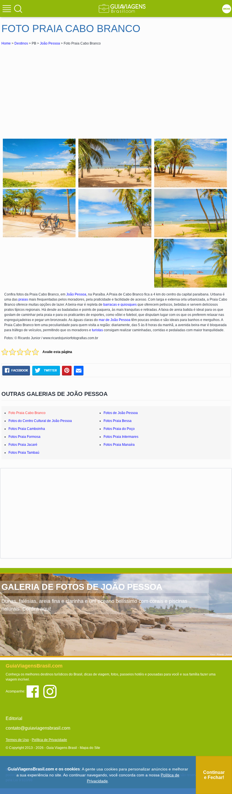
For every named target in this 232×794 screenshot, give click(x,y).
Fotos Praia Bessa (118, 421)
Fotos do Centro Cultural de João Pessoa (40, 421)
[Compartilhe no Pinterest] (66, 370)
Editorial (14, 718)
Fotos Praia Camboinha (26, 429)
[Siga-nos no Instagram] (51, 691)
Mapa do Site (90, 748)
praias (23, 299)
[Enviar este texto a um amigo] (78, 370)
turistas (97, 330)
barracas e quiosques (120, 305)
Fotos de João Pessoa (121, 413)
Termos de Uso (17, 740)
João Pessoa (50, 43)
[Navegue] (7, 9)
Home (6, 43)
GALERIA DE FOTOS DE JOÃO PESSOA (81, 587)
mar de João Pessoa (114, 320)
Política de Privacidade (49, 740)
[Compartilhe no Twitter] (46, 370)
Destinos (21, 43)
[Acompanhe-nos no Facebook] (34, 691)
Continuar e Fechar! (214, 775)
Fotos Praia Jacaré (22, 445)
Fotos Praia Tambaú (23, 453)
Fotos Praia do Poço (119, 429)
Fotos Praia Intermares (121, 437)
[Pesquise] (18, 8)
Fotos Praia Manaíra (119, 445)
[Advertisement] (51, 89)
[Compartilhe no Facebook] (16, 370)
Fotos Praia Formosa (24, 437)
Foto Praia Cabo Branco (27, 413)
